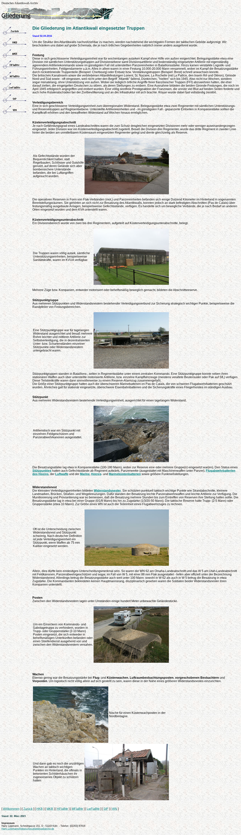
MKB (50, 808)
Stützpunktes (41, 470)
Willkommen (11, 808)
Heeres (96, 474)
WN (114, 808)
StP (105, 808)
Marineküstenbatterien (125, 474)
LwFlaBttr (93, 808)
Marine (85, 474)
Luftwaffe (61, 474)
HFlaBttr (62, 808)
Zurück (28, 808)
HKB (39, 808)
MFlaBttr (77, 808)
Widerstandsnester (107, 490)
